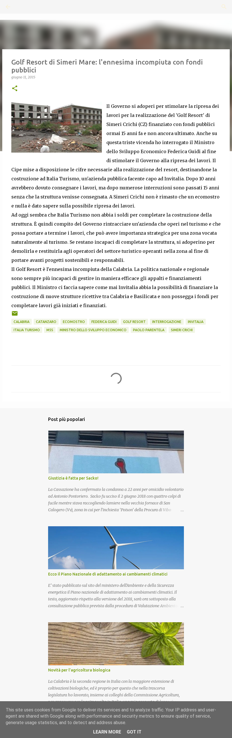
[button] (14, 89)
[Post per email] (14, 315)
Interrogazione (166, 322)
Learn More (107, 732)
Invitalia (195, 322)
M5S (49, 330)
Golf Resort (134, 322)
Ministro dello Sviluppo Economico (93, 330)
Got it (134, 732)
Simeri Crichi (182, 330)
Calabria (21, 322)
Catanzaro (46, 322)
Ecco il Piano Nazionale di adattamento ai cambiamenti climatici (107, 574)
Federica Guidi (104, 322)
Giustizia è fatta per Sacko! (73, 478)
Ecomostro (74, 322)
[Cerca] (23, 7)
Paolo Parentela (148, 330)
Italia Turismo (27, 330)
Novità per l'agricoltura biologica (79, 670)
